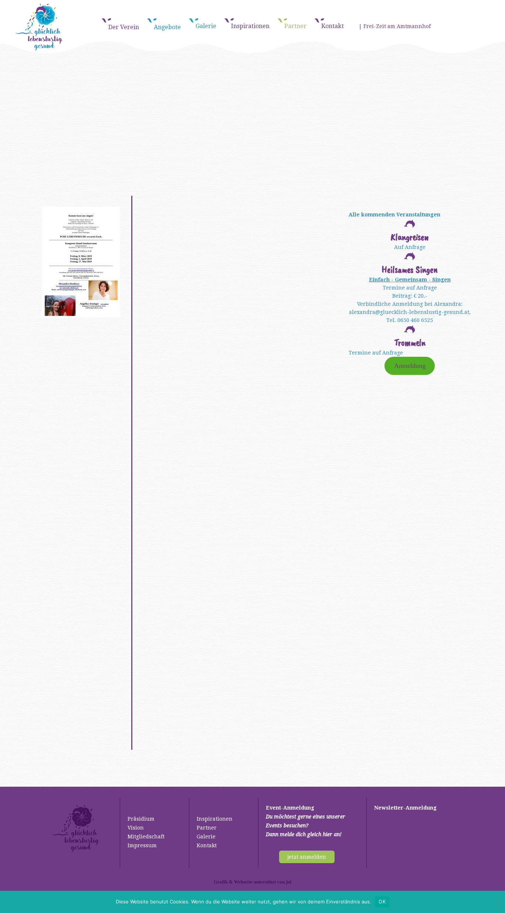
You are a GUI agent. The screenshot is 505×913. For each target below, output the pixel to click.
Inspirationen (250, 26)
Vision (136, 828)
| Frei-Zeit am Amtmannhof (395, 26)
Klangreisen (410, 237)
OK (382, 902)
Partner (295, 26)
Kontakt (332, 26)
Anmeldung (410, 365)
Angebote (167, 27)
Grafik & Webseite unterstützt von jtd (252, 882)
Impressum (142, 845)
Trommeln (410, 342)
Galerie (206, 26)
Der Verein (123, 27)
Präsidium (141, 819)
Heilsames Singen (410, 269)
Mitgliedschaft (146, 837)
